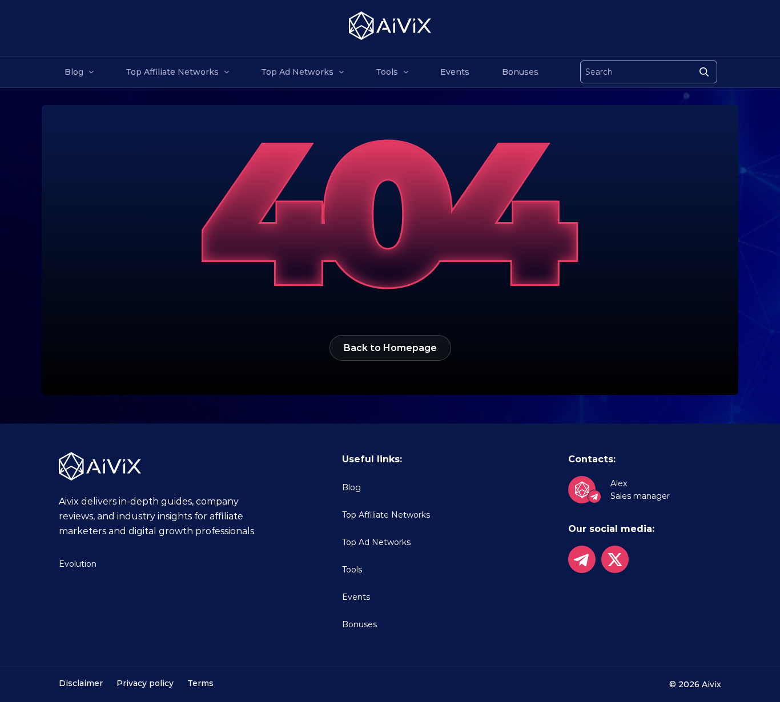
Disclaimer (81, 683)
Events (454, 72)
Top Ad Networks (297, 72)
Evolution (78, 564)
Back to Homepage (390, 347)
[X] (615, 559)
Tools (387, 72)
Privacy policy (145, 683)
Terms (200, 683)
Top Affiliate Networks (172, 72)
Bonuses (520, 72)
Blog (74, 72)
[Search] (704, 72)
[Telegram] (582, 559)
